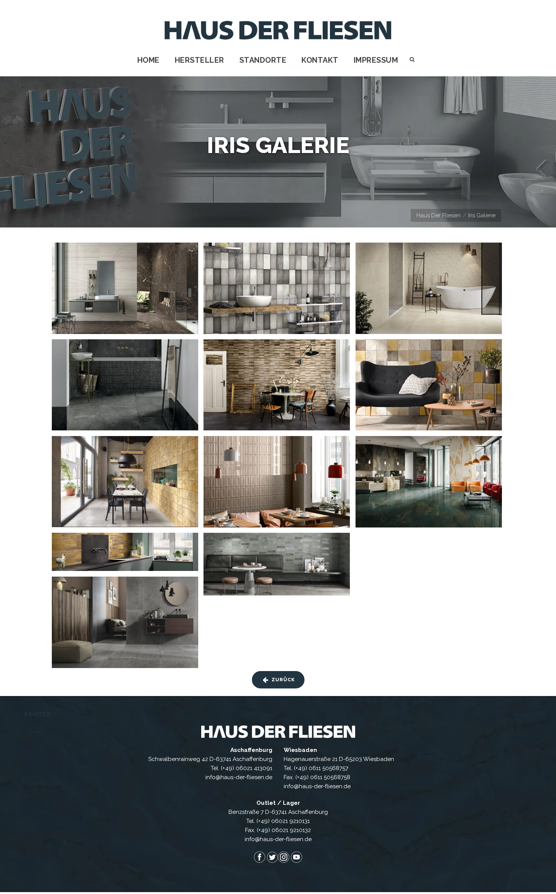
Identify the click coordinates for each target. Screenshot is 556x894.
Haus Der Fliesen (438, 215)
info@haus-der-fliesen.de (238, 777)
